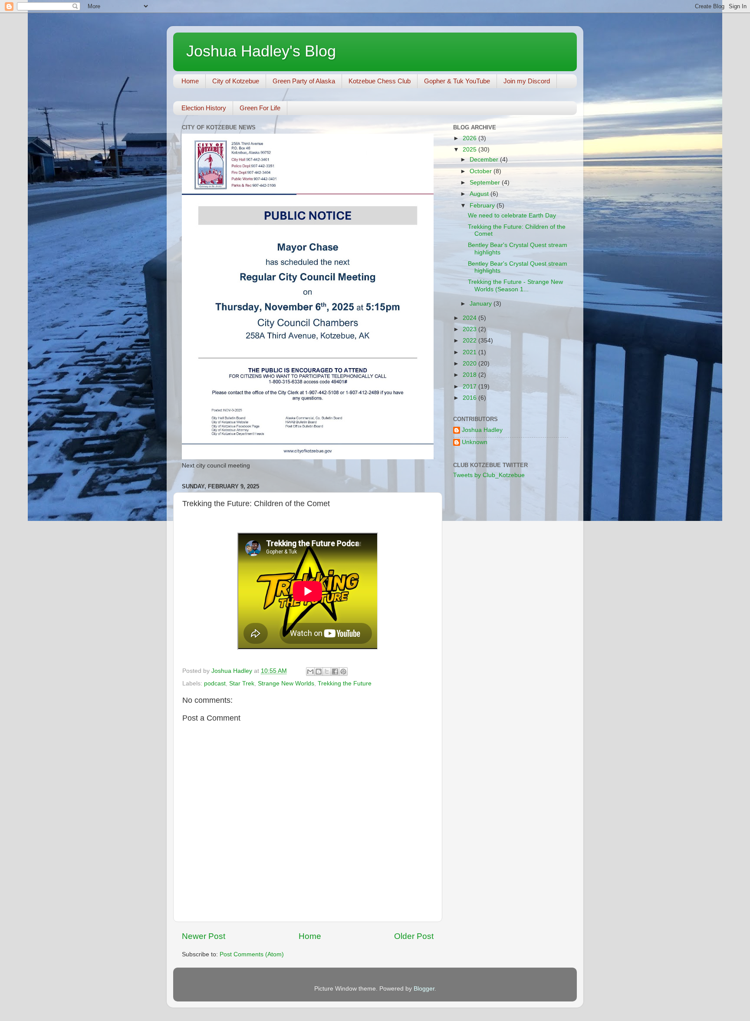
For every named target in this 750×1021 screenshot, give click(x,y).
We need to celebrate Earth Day (512, 215)
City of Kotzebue (235, 81)
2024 (470, 318)
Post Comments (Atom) (252, 954)
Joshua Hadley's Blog (261, 51)
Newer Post (203, 936)
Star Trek (241, 683)
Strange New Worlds (286, 683)
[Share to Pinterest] (343, 671)
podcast (215, 683)
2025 (470, 149)
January (481, 303)
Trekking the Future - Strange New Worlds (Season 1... (515, 285)
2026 (470, 138)
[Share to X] (326, 671)
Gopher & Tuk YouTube (457, 81)
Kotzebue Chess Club (380, 81)
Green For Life (260, 108)
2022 (470, 340)
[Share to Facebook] (335, 671)
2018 (470, 375)
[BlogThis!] (318, 671)
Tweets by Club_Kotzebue (489, 475)
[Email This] (310, 671)
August (480, 194)
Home (190, 81)
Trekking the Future (345, 683)
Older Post (414, 936)
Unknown (474, 442)
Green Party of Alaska (304, 81)
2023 (470, 329)
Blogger (424, 988)
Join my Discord (526, 81)
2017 (470, 386)
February (483, 205)
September (486, 182)
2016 (470, 398)
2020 (470, 363)
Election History (203, 108)
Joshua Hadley (482, 430)
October (481, 171)
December (485, 159)
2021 (470, 352)
